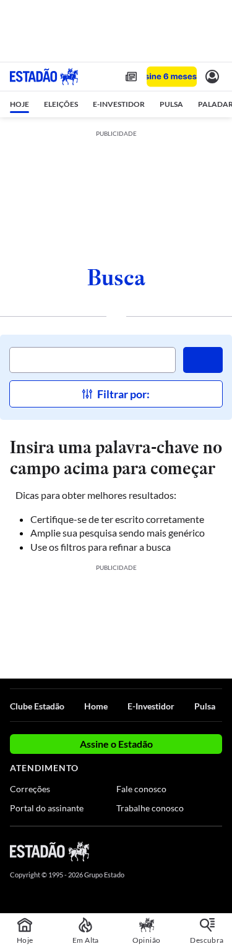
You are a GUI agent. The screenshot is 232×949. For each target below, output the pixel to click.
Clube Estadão (37, 706)
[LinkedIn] (216, 851)
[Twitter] (171, 851)
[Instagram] (195, 851)
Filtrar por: (123, 394)
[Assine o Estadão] (171, 77)
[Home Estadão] (44, 76)
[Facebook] (150, 851)
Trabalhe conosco (150, 808)
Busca (116, 277)
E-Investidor (150, 706)
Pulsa (204, 706)
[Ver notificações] (212, 76)
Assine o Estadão (116, 744)
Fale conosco (141, 789)
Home (96, 706)
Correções (30, 789)
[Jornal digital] (131, 76)
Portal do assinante (47, 808)
